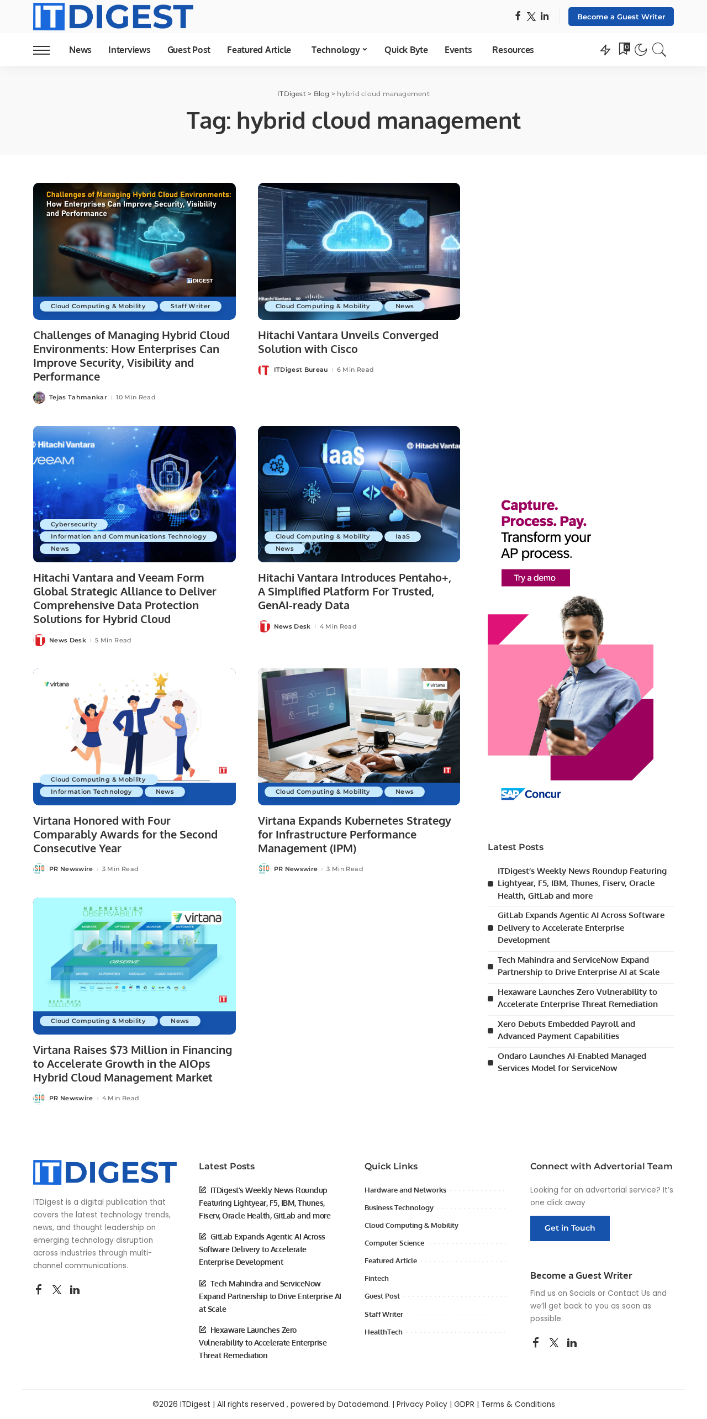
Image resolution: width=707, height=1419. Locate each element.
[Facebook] (518, 17)
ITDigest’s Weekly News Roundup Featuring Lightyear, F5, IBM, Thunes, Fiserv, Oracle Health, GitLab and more (582, 883)
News (404, 306)
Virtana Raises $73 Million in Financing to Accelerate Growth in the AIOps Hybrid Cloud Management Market (132, 1063)
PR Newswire (71, 869)
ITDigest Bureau (301, 370)
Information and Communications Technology (128, 536)
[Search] (659, 49)
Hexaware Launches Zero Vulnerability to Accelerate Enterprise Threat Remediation (262, 1342)
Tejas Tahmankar (78, 397)
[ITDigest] (113, 16)
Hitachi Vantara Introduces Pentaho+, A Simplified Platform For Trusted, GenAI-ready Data (354, 591)
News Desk (67, 640)
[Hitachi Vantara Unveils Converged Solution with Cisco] (359, 251)
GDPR (464, 1404)
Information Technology (91, 791)
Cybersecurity (74, 524)
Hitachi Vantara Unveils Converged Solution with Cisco (348, 342)
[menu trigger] (47, 49)
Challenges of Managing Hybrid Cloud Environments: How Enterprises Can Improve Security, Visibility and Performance (131, 355)
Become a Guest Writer (621, 16)
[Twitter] (531, 17)
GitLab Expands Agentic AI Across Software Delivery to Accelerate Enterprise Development (581, 927)
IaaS (402, 536)
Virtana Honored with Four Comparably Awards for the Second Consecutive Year (125, 834)
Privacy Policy (422, 1404)
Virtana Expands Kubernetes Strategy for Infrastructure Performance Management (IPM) (354, 834)
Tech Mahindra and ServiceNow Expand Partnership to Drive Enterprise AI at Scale (270, 1296)
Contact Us (629, 1293)
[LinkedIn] (544, 17)
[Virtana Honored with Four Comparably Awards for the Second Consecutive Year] (134, 736)
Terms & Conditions (518, 1404)
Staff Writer (190, 306)
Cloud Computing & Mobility (99, 306)
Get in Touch (570, 1228)
